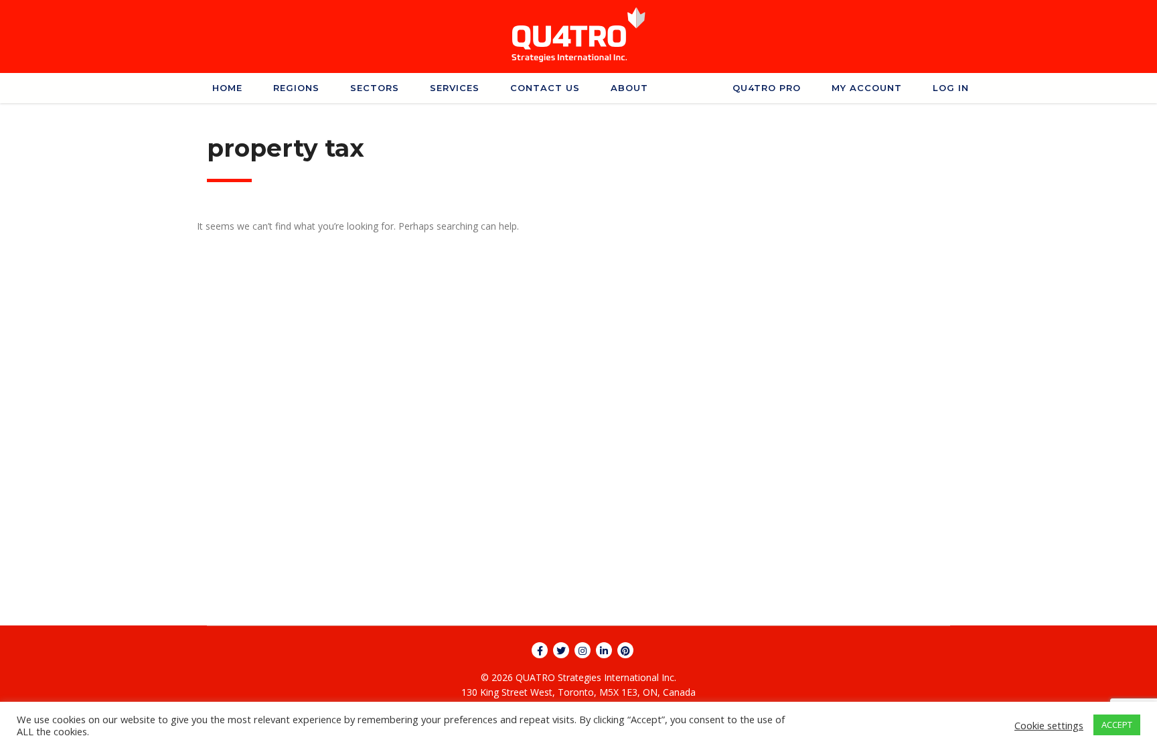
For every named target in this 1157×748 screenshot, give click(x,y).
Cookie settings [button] (1048, 725)
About (629, 87)
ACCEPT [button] (1116, 725)
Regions (296, 87)
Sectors (374, 87)
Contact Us (545, 87)
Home (227, 87)
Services (454, 87)
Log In (951, 87)
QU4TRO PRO (766, 87)
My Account (867, 87)
